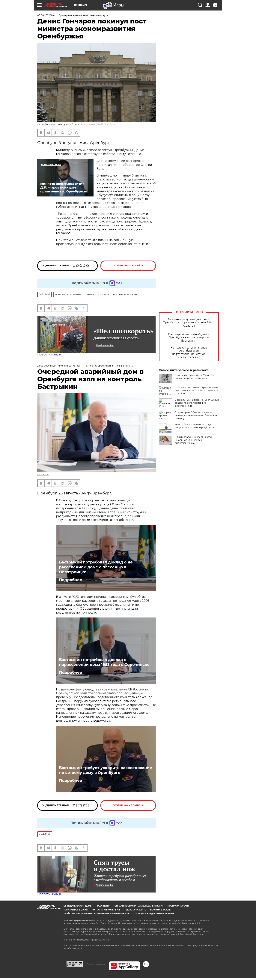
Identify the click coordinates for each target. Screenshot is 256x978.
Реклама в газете (160, 910)
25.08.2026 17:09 (46, 365)
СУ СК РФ (43, 474)
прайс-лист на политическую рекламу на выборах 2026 (96, 913)
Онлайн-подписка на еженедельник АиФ (139, 906)
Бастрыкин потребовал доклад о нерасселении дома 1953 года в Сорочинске (104, 662)
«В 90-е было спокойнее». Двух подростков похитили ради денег (194, 426)
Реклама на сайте (135, 910)
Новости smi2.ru (49, 354)
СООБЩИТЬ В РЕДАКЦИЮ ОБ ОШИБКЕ (154, 913)
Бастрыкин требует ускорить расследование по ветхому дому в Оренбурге (105, 770)
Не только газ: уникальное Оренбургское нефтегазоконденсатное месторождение (189, 352)
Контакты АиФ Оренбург (106, 910)
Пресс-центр (103, 906)
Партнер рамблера (96, 964)
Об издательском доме (77, 906)
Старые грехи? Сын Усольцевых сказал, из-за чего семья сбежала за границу (196, 415)
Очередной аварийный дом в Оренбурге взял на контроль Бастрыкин (188, 337)
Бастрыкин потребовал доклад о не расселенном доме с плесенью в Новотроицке (96, 567)
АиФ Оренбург (106, 124)
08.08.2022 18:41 (46, 15)
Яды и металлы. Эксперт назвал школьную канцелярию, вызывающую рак (193, 440)
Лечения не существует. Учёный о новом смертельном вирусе (194, 376)
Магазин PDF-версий (76, 910)
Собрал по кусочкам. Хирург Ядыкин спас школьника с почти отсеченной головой (196, 390)
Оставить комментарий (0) (128, 265)
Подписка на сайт (178, 906)
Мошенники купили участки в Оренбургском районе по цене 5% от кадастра (189, 322)
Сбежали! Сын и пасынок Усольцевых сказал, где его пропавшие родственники (197, 402)
